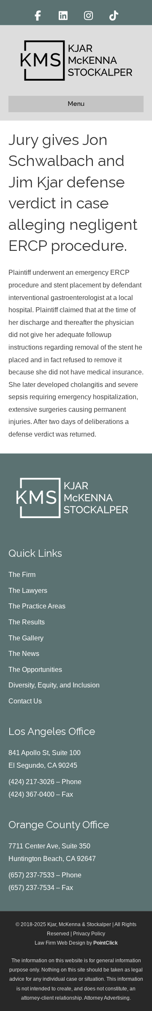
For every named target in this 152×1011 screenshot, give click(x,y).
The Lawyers (27, 590)
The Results (26, 622)
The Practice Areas (36, 606)
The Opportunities (35, 669)
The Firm (21, 574)
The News (23, 653)
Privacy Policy (89, 934)
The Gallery (25, 638)
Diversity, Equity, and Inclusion (54, 685)
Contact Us (25, 701)
